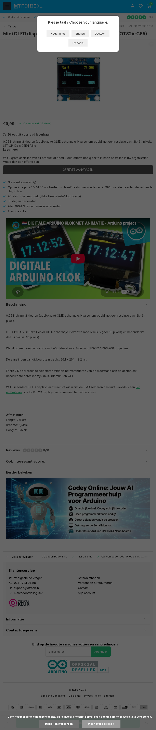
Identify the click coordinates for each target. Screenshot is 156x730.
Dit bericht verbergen (59, 723)
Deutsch (100, 33)
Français (78, 43)
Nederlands (58, 33)
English (80, 33)
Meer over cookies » (101, 723)
